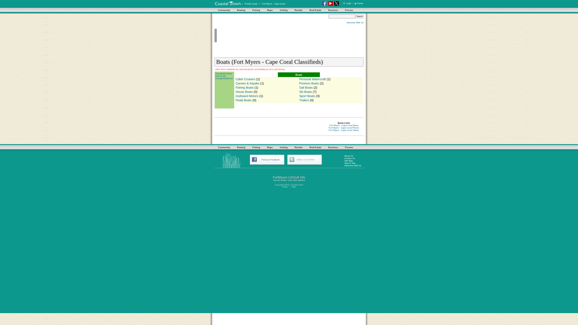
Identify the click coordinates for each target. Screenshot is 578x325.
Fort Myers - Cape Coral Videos (344, 130)
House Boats (244, 91)
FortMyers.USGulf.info (289, 177)
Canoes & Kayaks (247, 83)
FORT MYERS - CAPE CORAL (287, 180)
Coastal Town (297, 185)
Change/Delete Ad (224, 78)
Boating (241, 10)
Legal (293, 187)
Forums (349, 10)
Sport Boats (307, 96)
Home (360, 3)
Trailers (304, 100)
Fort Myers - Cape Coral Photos (344, 128)
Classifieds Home (223, 73)
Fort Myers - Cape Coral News (343, 125)
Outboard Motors (247, 96)
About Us (348, 156)
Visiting (284, 10)
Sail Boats (306, 87)
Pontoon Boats (309, 83)
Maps (270, 10)
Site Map (348, 160)
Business (333, 10)
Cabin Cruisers (245, 79)
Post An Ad (220, 76)
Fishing (256, 10)
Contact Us (349, 158)
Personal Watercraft (312, 79)
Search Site (349, 163)
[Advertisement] (271, 35)
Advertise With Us (355, 22)
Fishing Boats (245, 87)
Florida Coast (251, 4)
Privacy (285, 187)
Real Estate (315, 10)
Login (348, 3)
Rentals (299, 10)
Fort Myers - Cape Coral (273, 4)
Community (224, 10)
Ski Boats (305, 91)
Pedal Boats (244, 100)
